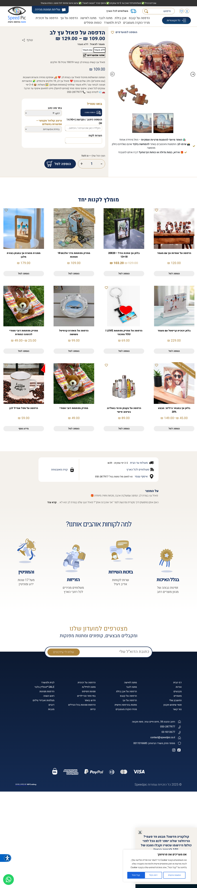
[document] (98, 444)
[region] (157, 866)
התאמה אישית (174, 875)
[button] (140, 832)
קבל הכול (136, 875)
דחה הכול (153, 875)
